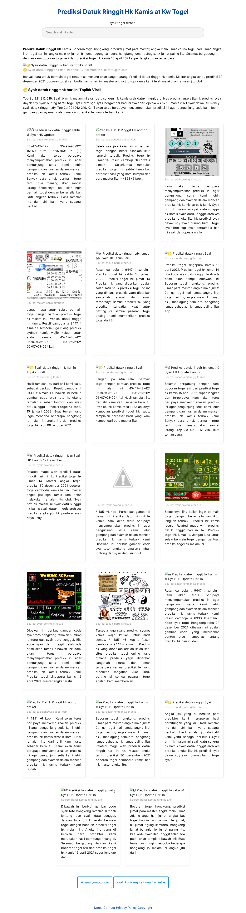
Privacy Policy (126, 908)
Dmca (98, 908)
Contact (109, 908)
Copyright (145, 908)
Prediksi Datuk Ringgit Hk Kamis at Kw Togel (123, 11)
